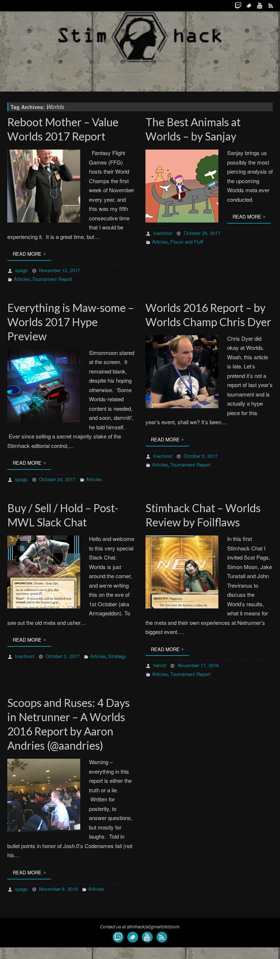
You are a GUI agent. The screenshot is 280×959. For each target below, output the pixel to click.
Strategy (117, 656)
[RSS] (270, 5)
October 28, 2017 (202, 232)
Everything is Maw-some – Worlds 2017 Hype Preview (70, 322)
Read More (27, 253)
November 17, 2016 (198, 665)
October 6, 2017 (201, 455)
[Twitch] (238, 5)
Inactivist (162, 232)
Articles (22, 278)
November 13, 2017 (59, 270)
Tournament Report (52, 278)
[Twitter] (249, 5)
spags (21, 270)
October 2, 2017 (62, 656)
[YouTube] (259, 5)
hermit (159, 665)
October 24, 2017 (57, 479)
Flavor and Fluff (186, 241)
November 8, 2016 (58, 888)
